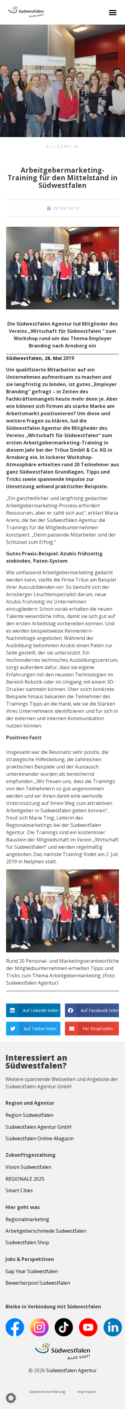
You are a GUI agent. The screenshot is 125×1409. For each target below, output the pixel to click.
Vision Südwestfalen (28, 1167)
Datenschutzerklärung (47, 1391)
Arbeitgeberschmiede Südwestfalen (45, 1231)
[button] (113, 12)
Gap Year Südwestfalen (31, 1271)
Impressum (86, 1391)
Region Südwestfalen (29, 1115)
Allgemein (62, 146)
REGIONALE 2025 (24, 1179)
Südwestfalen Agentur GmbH (38, 1127)
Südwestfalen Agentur (71, 1370)
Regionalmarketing (27, 1219)
